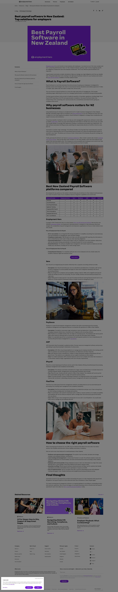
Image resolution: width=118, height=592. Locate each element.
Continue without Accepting (39, 578)
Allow (38, 587)
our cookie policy (12, 584)
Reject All (29, 587)
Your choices (5, 587)
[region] (22, 583)
